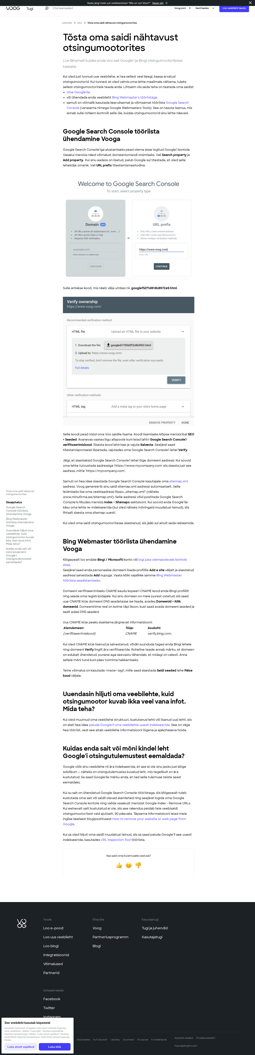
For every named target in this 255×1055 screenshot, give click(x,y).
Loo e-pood (53, 928)
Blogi (97, 946)
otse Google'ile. (79, 92)
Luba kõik (54, 1046)
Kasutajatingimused (186, 1045)
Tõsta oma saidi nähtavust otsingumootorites (20, 493)
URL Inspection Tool (116, 840)
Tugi (30, 9)
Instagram (52, 1017)
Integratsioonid (56, 955)
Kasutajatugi (152, 937)
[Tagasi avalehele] (13, 8)
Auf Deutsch (100, 1039)
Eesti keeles (83, 1039)
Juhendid (67, 22)
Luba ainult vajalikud (20, 1046)
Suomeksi (128, 1039)
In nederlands (159, 1039)
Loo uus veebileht (58, 937)
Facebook (51, 999)
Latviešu (115, 1039)
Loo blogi (51, 946)
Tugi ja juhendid (155, 928)
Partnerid (51, 973)
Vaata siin (158, 2)
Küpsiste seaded (184, 1038)
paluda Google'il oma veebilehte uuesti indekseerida (129, 725)
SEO (80, 22)
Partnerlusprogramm (110, 937)
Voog (97, 928)
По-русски (142, 1039)
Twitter (49, 1008)
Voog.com (180, 8)
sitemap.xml (178, 481)
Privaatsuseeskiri (205, 1038)
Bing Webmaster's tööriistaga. (135, 97)
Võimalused (53, 964)
